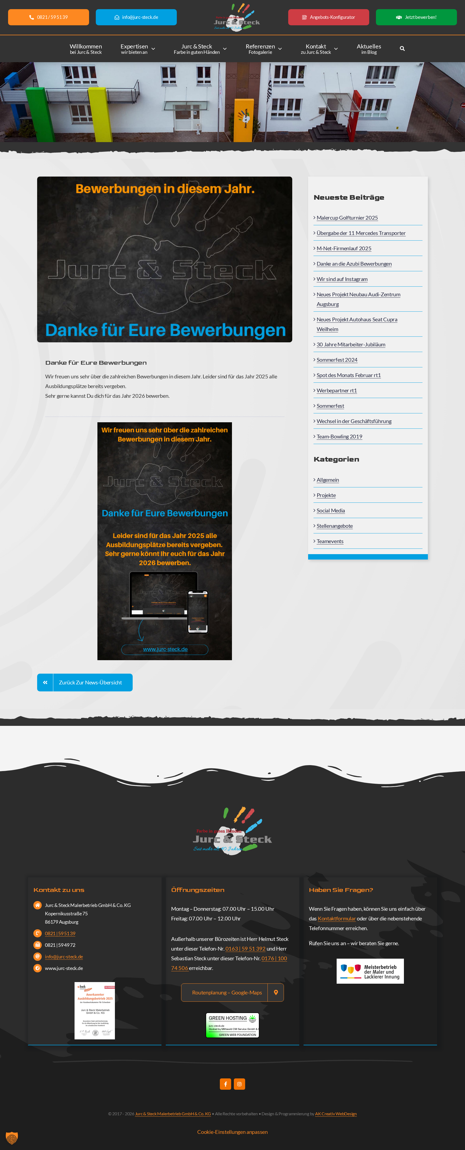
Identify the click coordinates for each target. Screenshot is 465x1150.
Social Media (331, 510)
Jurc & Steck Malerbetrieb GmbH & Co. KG (173, 1113)
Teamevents (330, 541)
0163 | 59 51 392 (246, 948)
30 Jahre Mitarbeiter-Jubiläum (351, 344)
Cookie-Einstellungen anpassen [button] (232, 1131)
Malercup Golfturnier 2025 (347, 217)
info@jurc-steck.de (64, 956)
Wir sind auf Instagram (342, 279)
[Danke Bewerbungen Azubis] (164, 425)
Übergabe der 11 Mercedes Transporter (361, 233)
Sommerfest (330, 405)
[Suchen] (402, 49)
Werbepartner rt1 (337, 390)
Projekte (326, 495)
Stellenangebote (335, 525)
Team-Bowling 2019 (339, 436)
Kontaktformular (337, 918)
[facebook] (225, 1084)
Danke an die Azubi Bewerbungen (354, 263)
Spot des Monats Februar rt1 (349, 375)
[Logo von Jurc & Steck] (236, 5)
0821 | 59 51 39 (60, 933)
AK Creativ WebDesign (336, 1113)
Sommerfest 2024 (337, 359)
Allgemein (328, 479)
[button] (12, 1138)
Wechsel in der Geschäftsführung (354, 421)
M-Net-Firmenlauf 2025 (344, 248)
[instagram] (239, 1084)
